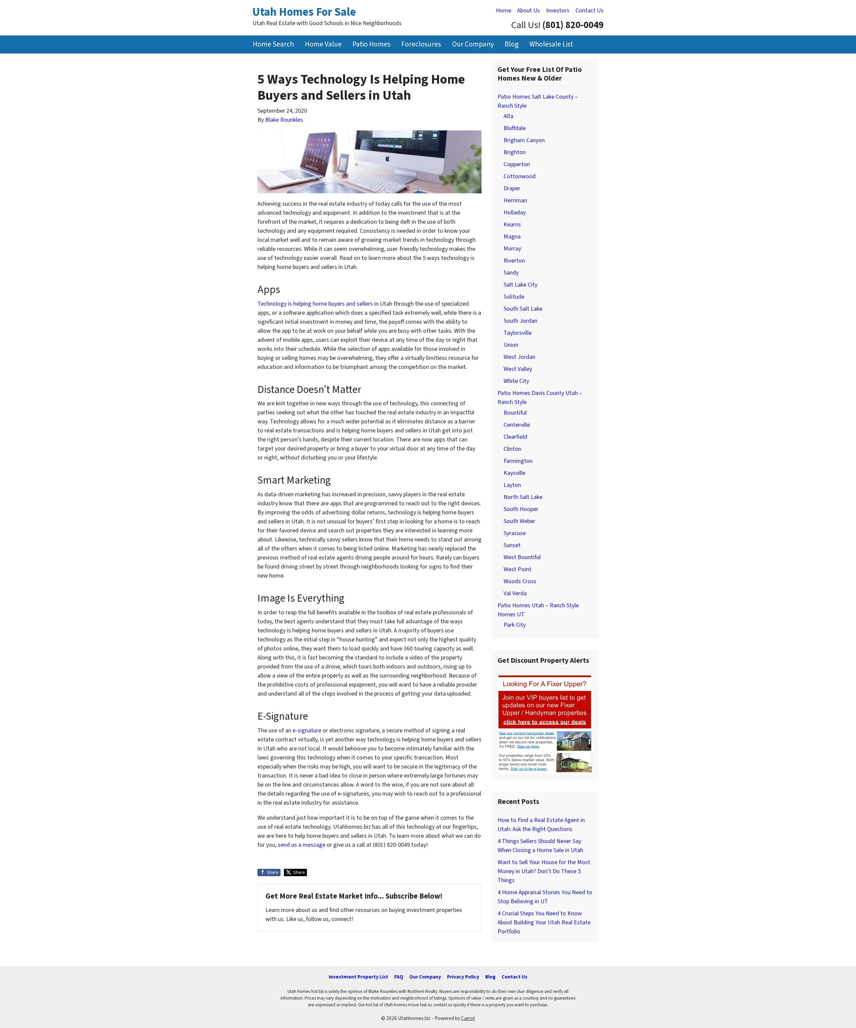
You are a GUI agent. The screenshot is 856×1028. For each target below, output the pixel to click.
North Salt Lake (523, 497)
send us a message (301, 845)
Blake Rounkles (284, 120)
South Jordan (520, 321)
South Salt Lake (523, 309)
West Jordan (519, 357)
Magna (512, 236)
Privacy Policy (463, 977)
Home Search (273, 44)
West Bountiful (522, 557)
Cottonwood (520, 176)
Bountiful (515, 413)
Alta (508, 116)
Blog (512, 44)
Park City (515, 625)
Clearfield (515, 437)
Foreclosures (421, 44)
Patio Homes (371, 44)
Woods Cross (520, 581)
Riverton (514, 260)
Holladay (515, 212)
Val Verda (515, 593)
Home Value (323, 44)
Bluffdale (515, 128)
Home (503, 10)
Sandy (511, 273)
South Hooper (521, 509)
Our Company (473, 44)
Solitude (514, 297)
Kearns (512, 224)
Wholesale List (551, 44)
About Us (528, 10)
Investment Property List (358, 977)
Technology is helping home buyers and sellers (315, 304)
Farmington (518, 461)
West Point (517, 569)
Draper (512, 188)
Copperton (517, 164)
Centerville (517, 425)
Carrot (468, 1018)
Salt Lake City (520, 285)
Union (511, 345)
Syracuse (515, 533)
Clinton (512, 449)
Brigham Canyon (524, 140)
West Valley (518, 369)
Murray (512, 248)
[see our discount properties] (545, 723)
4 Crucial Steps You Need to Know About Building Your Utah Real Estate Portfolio (544, 922)
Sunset (512, 545)
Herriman (515, 200)
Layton (512, 485)
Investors (557, 10)
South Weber (519, 521)
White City (516, 381)
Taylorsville (518, 333)
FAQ (398, 977)
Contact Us (589, 10)
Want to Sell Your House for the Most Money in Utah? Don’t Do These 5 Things (544, 871)
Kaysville (514, 473)
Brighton (515, 152)
